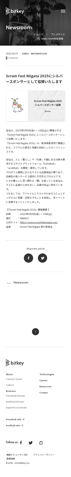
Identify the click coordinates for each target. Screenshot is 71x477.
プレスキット (58, 34)
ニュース (38, 34)
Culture (10, 384)
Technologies (46, 374)
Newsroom (19, 27)
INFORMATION (39, 53)
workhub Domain (15, 401)
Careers (43, 380)
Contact (43, 392)
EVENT (25, 53)
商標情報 (10, 458)
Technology (12, 58)
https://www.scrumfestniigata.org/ (39, 222)
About (9, 374)
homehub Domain (15, 395)
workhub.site (13, 425)
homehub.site (13, 419)
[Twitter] (42, 258)
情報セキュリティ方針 (17, 454)
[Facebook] (28, 258)
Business (11, 391)
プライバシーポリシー (44, 454)
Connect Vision (14, 379)
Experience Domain (16, 407)
